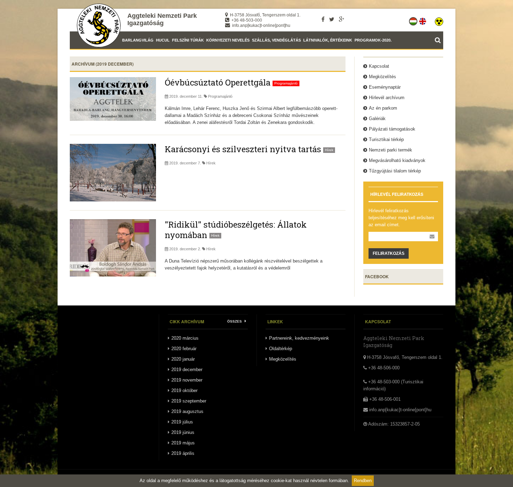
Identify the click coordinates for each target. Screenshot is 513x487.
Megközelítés (382, 76)
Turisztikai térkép (386, 139)
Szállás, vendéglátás (276, 40)
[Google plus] (341, 19)
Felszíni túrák (188, 40)
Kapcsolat (379, 66)
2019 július (182, 422)
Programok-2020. (373, 40)
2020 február (183, 348)
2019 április (182, 453)
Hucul (163, 40)
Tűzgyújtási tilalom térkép (395, 171)
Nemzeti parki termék (390, 150)
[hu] (413, 19)
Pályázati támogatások (392, 129)
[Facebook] (323, 19)
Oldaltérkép (280, 348)
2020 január (183, 359)
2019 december (186, 369)
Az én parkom (383, 108)
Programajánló (220, 96)
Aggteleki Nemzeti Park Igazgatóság (162, 19)
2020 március (185, 338)
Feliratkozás (388, 253)
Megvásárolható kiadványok (397, 160)
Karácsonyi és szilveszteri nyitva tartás (243, 149)
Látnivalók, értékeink (327, 40)
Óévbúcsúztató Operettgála (217, 82)
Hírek (211, 163)
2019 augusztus (187, 411)
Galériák (377, 118)
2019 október (184, 390)
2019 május (183, 442)
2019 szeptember (188, 401)
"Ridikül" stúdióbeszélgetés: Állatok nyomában (236, 230)
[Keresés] (439, 40)
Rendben (363, 480)
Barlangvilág (138, 40)
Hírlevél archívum (386, 97)
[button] (439, 19)
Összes (235, 321)
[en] (423, 19)
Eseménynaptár (385, 87)
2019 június (182, 432)
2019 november (186, 380)
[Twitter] (331, 19)
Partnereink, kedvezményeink (299, 338)
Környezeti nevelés (228, 40)
